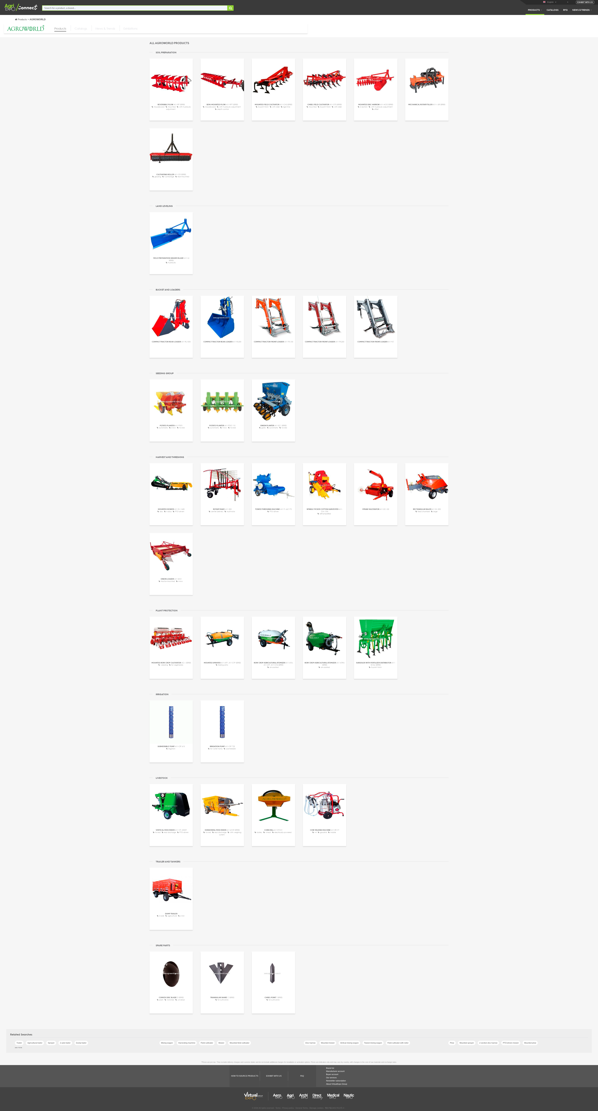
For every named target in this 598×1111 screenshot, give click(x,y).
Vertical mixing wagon (349, 1043)
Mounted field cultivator (239, 1043)
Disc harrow (310, 1043)
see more (18, 1047)
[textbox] (135, 8)
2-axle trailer (65, 1043)
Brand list (330, 1068)
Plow (452, 1043)
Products (534, 9)
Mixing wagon (167, 1043)
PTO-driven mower (511, 1043)
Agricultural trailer (34, 1043)
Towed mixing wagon (373, 1043)
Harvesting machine (186, 1043)
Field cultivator (207, 1043)
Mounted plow (530, 1043)
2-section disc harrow (488, 1043)
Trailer (19, 1043)
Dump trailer (81, 1043)
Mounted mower (328, 1043)
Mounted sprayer (467, 1043)
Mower (221, 1043)
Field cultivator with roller (397, 1043)
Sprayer (51, 1043)
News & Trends (581, 9)
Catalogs (552, 9)
